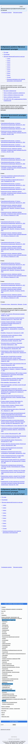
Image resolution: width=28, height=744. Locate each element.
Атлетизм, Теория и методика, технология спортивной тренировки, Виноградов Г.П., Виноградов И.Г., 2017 (11, 323)
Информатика (5, 630)
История (4, 631)
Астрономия (5, 640)
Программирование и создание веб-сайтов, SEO (14, 699)
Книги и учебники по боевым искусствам (13, 94)
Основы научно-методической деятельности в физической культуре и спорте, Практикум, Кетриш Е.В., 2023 (13, 397)
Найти (2, 714)
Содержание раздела (6, 12)
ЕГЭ (2, 613)
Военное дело (5, 660)
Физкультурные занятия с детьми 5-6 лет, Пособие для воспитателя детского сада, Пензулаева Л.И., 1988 (13, 478)
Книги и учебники (5, 706)
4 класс (8, 64)
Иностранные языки (7, 688)
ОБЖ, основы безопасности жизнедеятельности (14, 653)
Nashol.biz (5, 741)
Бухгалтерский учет (7, 663)
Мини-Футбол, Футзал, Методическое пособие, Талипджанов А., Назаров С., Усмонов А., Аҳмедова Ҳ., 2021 (13, 369)
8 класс (8, 73)
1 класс (8, 58)
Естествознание (6, 635)
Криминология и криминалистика (10, 678)
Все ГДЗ (3, 611)
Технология (5, 652)
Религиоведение (6, 645)
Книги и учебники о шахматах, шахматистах (14, 92)
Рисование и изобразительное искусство (12, 650)
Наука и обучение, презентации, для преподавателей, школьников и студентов (11, 618)
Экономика (5, 655)
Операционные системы (8, 694)
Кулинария (4, 673)
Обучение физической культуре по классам (14, 56)
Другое (3, 712)
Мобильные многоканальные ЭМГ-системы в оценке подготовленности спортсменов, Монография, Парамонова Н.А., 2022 (14, 374)
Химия (3, 641)
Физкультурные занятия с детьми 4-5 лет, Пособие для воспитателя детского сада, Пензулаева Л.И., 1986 (13, 472)
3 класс (8, 62)
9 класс (8, 75)
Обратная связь (5, 716)
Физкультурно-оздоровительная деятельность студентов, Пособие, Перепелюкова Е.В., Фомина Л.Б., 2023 (13, 467)
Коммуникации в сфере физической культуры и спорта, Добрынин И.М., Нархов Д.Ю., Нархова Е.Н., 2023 (13, 352)
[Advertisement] (14, 30)
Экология (4, 662)
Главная (3, 607)
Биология (4, 633)
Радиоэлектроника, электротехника (10, 672)
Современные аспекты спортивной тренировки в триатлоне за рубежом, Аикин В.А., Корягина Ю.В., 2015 (13, 430)
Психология (5, 668)
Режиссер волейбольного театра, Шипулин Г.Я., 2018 (14, 425)
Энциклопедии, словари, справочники (10, 708)
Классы (4, 623)
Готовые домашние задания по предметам (11, 609)
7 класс (8, 71)
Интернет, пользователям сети (9, 695)
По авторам (6, 54)
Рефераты (4, 682)
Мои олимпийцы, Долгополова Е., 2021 (10, 382)
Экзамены (3, 615)
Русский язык (5, 626)
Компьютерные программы (8, 697)
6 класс (8, 68)
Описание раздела (17, 12)
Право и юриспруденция (8, 665)
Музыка (4, 648)
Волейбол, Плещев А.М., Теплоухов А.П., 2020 (12, 332)
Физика (4, 638)
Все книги (3, 710)
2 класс (8, 60)
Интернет (4, 692)
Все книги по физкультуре (10, 90)
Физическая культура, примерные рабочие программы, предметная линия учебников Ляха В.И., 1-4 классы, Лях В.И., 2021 (14, 133)
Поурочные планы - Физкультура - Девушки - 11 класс (14, 304)
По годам (6, 52)
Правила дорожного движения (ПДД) (11, 658)
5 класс (8, 66)
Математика (5, 625)
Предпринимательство (7, 680)
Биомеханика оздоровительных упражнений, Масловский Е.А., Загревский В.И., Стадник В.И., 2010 (13, 329)
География (5, 646)
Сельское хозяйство (7, 675)
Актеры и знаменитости (8, 704)
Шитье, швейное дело (7, 670)
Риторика (4, 657)
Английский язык (6, 685)
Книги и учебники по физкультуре (12, 97)
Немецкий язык (6, 687)
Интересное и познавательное (9, 702)
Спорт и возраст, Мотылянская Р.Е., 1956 (11, 433)
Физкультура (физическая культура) (10, 636)
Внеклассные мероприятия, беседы (11, 667)
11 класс (9, 77)
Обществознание (6, 643)
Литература (5, 628)
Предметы (4, 621)
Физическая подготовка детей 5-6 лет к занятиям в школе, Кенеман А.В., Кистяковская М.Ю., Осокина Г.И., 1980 (13, 461)
